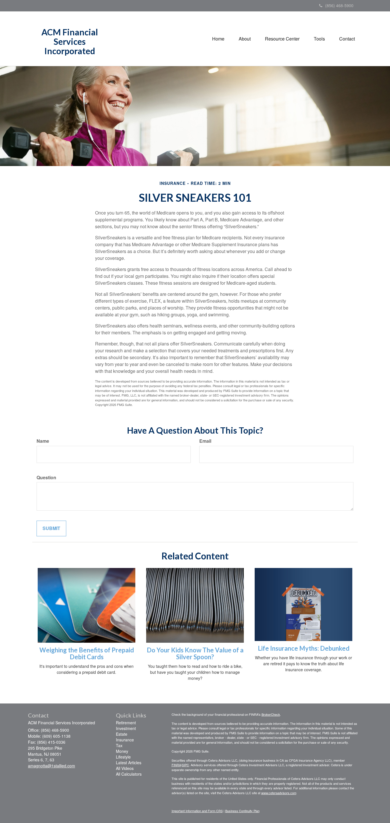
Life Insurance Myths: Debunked (303, 648)
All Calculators (129, 774)
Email (205, 441)
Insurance (125, 740)
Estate (121, 734)
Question (46, 477)
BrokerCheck (271, 714)
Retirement (126, 722)
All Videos (125, 768)
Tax (119, 745)
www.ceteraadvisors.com (278, 792)
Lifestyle (123, 757)
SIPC (185, 765)
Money (122, 751)
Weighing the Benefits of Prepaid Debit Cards (86, 653)
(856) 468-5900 (339, 5)
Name (43, 441)
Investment (126, 728)
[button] (245, 39)
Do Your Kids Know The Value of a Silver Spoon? (195, 653)
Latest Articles (128, 762)
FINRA (176, 765)
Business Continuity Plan (242, 810)
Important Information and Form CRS (197, 810)
